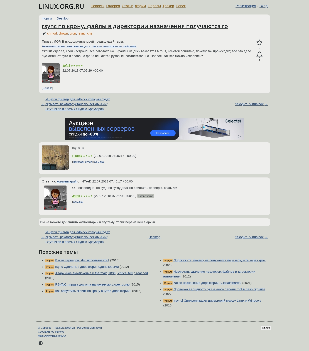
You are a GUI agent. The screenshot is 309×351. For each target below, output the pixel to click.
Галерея (113, 6)
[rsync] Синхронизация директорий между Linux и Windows (217, 300)
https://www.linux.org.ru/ (52, 335)
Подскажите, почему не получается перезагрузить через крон (219, 260)
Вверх (266, 327)
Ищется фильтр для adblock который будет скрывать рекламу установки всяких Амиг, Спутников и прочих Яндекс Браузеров (77, 104)
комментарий (67, 181)
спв (89, 33)
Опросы (154, 6)
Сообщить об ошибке (51, 331)
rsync (81, 33)
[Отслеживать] (259, 54)
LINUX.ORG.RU (61, 6)
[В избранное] (259, 42)
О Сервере (44, 327)
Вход (263, 6)
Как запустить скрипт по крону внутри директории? (93, 291)
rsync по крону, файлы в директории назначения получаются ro (135, 26)
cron (73, 33)
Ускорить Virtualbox (249, 104)
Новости (97, 6)
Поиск (181, 6)
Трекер (168, 6)
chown (63, 33)
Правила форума (64, 327)
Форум (140, 6)
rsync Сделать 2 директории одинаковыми (87, 267)
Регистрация (246, 6)
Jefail (66, 65)
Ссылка (47, 87)
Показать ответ (82, 161)
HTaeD (77, 156)
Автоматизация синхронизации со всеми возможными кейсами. (89, 46)
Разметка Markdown (89, 327)
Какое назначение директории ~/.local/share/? (207, 283)
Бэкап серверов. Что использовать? (82, 260)
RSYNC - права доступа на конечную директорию (92, 284)
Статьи (127, 6)
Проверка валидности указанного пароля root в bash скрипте (219, 289)
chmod (52, 33)
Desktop (62, 18)
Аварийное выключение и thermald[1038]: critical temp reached (101, 273)
